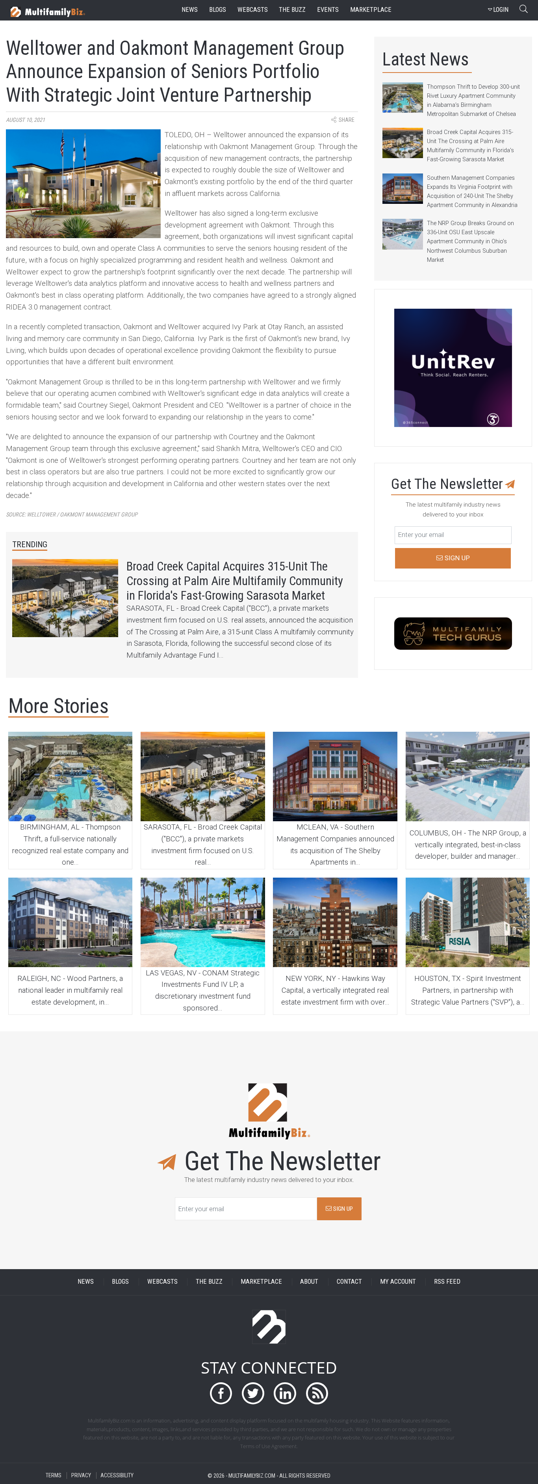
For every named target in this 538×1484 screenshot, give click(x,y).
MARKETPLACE (261, 1282)
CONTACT (349, 1282)
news (190, 9)
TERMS (53, 1475)
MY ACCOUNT (398, 1282)
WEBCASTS (162, 1282)
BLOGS (120, 1282)
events (328, 9)
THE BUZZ (209, 1282)
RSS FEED (447, 1282)
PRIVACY (81, 1475)
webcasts (252, 9)
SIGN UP (342, 1208)
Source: (71, 514)
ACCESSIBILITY (117, 1475)
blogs (217, 9)
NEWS (86, 1282)
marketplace (370, 9)
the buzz (292, 9)
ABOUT (309, 1282)
